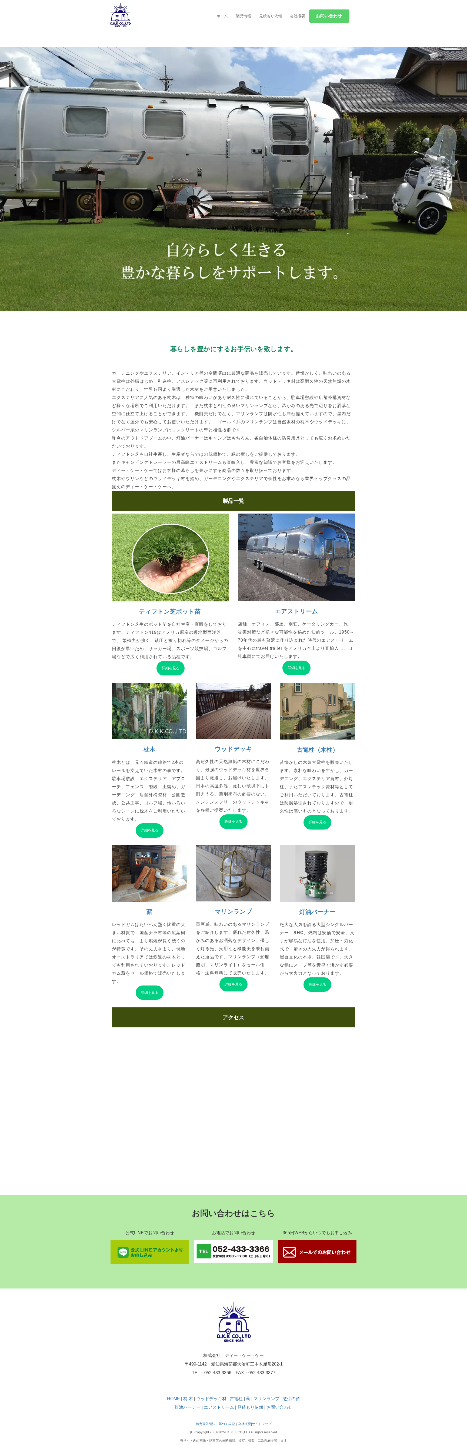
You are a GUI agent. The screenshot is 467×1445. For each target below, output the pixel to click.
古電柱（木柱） (317, 749)
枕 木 (188, 1398)
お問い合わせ (279, 1407)
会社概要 (297, 16)
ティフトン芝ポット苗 (170, 611)
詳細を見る (170, 668)
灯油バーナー (317, 911)
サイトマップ (261, 1424)
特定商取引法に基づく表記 (215, 1424)
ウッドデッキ (233, 748)
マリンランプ (233, 911)
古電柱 (237, 1398)
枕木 (149, 749)
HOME (173, 1398)
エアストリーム (296, 611)
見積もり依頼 (270, 16)
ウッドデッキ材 (211, 1398)
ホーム (222, 16)
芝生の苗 (291, 1398)
